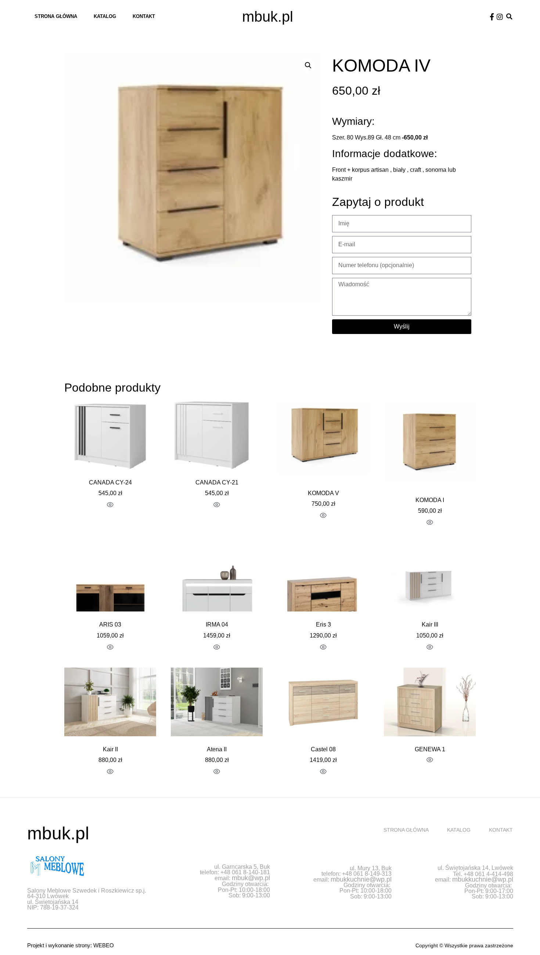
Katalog (105, 16)
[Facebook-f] (492, 16)
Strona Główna (56, 16)
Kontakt (144, 16)
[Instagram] (499, 16)
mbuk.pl (267, 16)
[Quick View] (110, 505)
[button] (509, 17)
